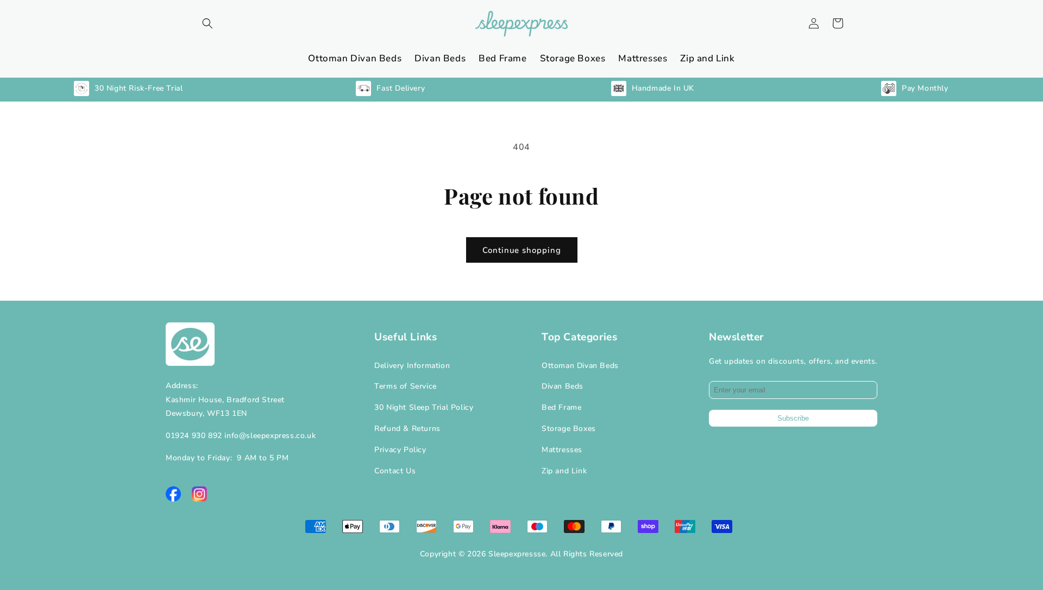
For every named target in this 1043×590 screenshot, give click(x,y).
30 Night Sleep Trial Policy (423, 407)
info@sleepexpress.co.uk (270, 435)
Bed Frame (561, 407)
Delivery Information (412, 365)
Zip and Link (564, 471)
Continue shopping (521, 250)
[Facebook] (173, 494)
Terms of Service (405, 386)
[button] (207, 23)
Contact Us (395, 471)
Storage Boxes (569, 428)
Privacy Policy (400, 450)
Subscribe (793, 418)
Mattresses (562, 450)
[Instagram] (199, 494)
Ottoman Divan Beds (580, 365)
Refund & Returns (407, 428)
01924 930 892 (194, 435)
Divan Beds (562, 386)
